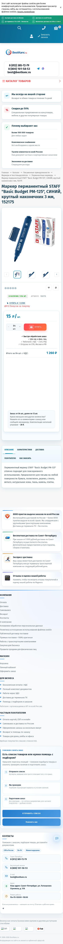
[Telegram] (38, 68)
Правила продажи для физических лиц (18, 649)
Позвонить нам (31, 822)
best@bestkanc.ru (19, 72)
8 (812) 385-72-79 (19, 65)
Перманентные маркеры (42, 175)
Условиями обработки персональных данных (21, 626)
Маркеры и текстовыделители (15, 175)
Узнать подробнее (26, 12)
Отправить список (31, 813)
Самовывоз (5, 610)
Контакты (4, 618)
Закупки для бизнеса (10, 645)
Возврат (4, 614)
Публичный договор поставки (14, 633)
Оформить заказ (8, 671)
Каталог (16, 172)
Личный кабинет (8, 667)
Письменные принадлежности (36, 172)
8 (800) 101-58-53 (19, 69)
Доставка (4, 606)
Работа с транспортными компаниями (18, 641)
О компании (5, 622)
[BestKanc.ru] (16, 52)
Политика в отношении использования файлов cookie (26, 630)
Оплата (3, 602)
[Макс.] (43, 69)
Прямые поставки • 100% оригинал (16, 637)
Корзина (4, 663)
